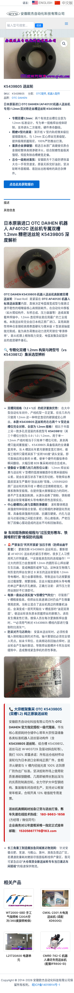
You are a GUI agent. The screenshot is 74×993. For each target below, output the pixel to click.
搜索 (38, 25)
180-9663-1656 (52, 814)
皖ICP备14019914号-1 (46, 985)
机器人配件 (54, 93)
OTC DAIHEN (19, 97)
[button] (64, 43)
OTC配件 (41, 93)
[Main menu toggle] (66, 23)
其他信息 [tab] (9, 210)
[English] (42, 3)
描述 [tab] (6, 202)
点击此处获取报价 (21, 184)
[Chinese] (64, 3)
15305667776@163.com (38, 831)
